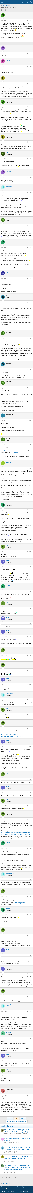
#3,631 (30, 715)
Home (2, 1188)
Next (22, 1118)
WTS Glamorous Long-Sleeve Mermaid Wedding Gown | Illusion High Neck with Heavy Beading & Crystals (17, 1167)
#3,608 (30, 177)
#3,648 (30, 1060)
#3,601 (30, 20)
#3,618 (30, 444)
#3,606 (30, 142)
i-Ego (14, 451)
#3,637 (30, 819)
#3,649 (30, 1075)
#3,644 (30, 974)
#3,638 (30, 848)
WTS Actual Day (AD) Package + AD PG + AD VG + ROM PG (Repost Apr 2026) (17, 1131)
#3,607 (30, 159)
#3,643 (30, 955)
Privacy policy (20, 1187)
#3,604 (30, 83)
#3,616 (30, 388)
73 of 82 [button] (16, 1118)
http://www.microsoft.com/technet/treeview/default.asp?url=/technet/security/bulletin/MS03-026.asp (16, 833)
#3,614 (30, 338)
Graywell (6, 1151)
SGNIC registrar (14, 452)
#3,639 (30, 879)
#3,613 (30, 302)
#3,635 (30, 792)
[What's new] (27, 1)
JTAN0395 (6, 1133)
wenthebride (7, 1171)
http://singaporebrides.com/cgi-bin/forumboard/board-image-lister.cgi (12, 735)
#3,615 (30, 369)
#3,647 (30, 1038)
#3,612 (30, 278)
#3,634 (30, 779)
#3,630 (30, 700)
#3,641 (30, 915)
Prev (11, 1118)
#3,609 (30, 192)
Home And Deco (12, 1160)
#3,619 (30, 468)
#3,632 (30, 728)
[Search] (31, 1)
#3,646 (30, 1011)
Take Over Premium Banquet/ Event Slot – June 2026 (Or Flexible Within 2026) (17, 1148)
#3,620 (30, 510)
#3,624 (30, 608)
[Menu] (2, 2)
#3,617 (30, 420)
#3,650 (30, 1096)
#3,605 (30, 107)
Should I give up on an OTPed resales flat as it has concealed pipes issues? (18, 1157)
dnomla (6, 1160)
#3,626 (30, 636)
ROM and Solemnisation (13, 1142)
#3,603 (30, 66)
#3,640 (30, 896)
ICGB (5, 1142)
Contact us (4, 1187)
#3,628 (30, 670)
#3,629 (30, 684)
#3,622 (30, 566)
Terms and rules (12, 1187)
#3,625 (30, 623)
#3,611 (30, 247)
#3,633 (30, 746)
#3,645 (30, 996)
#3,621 (30, 551)
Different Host (7, 451)
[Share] (27, 20)
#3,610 (30, 225)
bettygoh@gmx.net (19, 903)
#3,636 (30, 806)
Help (26, 1187)
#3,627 (30, 655)
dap (3, 10)
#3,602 (30, 53)
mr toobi (3, 359)
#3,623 (30, 591)
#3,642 (30, 935)
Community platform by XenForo (14, 1191)
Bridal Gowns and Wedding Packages (18, 1133)
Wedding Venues (13, 1151)
